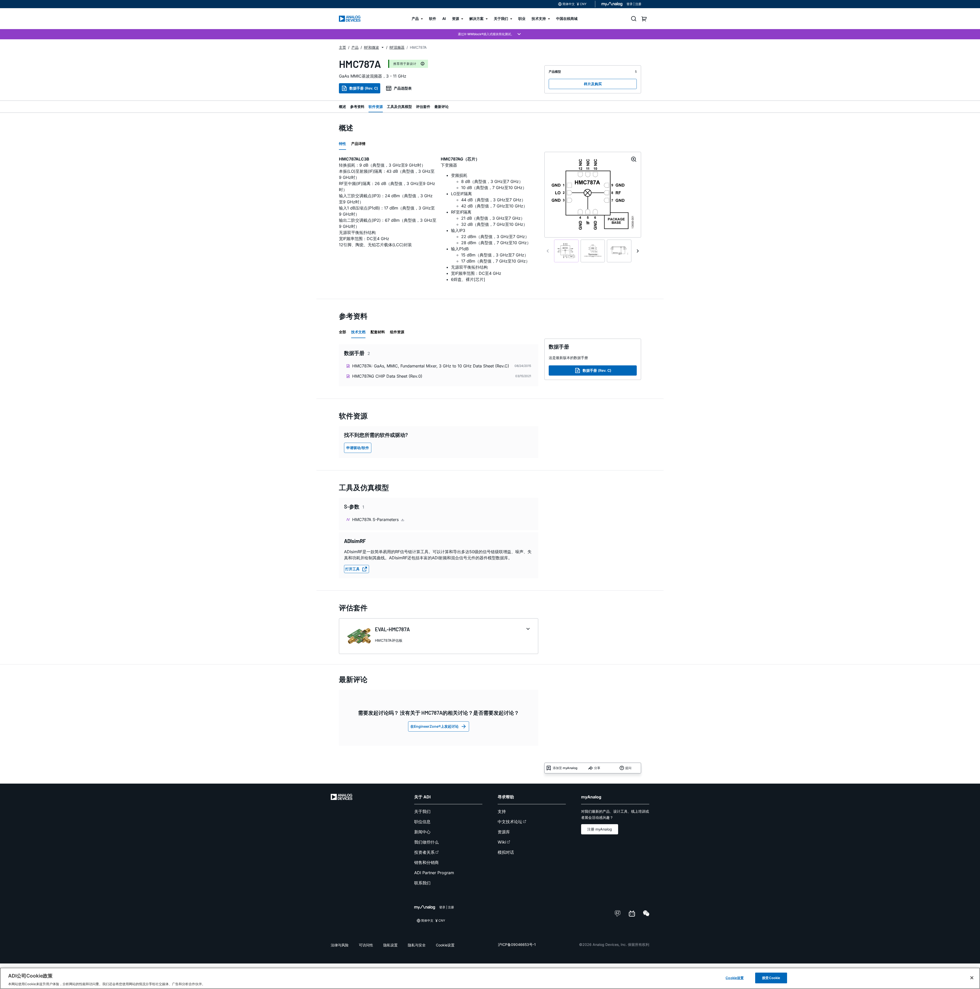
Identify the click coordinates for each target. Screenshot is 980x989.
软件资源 (376, 106)
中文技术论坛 (510, 821)
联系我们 (422, 882)
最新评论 (441, 106)
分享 (597, 768)
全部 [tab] (342, 332)
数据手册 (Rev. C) (363, 88)
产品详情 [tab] (358, 143)
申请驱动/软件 (357, 448)
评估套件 (423, 106)
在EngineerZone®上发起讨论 (434, 726)
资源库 (504, 831)
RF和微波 (371, 47)
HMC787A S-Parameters (376, 519)
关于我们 (422, 811)
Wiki (502, 842)
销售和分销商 (426, 862)
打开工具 (352, 569)
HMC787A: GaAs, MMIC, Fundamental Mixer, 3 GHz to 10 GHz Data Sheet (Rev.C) (430, 365)
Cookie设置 (445, 945)
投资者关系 (424, 852)
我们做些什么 (426, 842)
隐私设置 (390, 945)
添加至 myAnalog (565, 768)
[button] (382, 47)
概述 (342, 106)
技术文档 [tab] (358, 332)
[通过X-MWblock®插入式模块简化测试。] (490, 34)
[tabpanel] (438, 221)
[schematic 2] (593, 251)
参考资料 (357, 106)
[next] (637, 251)
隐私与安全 (417, 945)
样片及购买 (593, 84)
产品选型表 (403, 88)
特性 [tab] (342, 143)
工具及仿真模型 (399, 106)
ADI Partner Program (434, 872)
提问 (628, 768)
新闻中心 (422, 831)
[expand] (528, 629)
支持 (502, 811)
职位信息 (422, 821)
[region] (490, 978)
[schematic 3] (619, 251)
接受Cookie (771, 977)
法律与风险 (340, 945)
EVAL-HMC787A (392, 629)
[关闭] (971, 977)
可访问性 (366, 945)
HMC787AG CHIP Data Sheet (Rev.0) (387, 376)
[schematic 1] (566, 251)
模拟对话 (506, 852)
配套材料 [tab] (378, 332)
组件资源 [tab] (397, 332)
